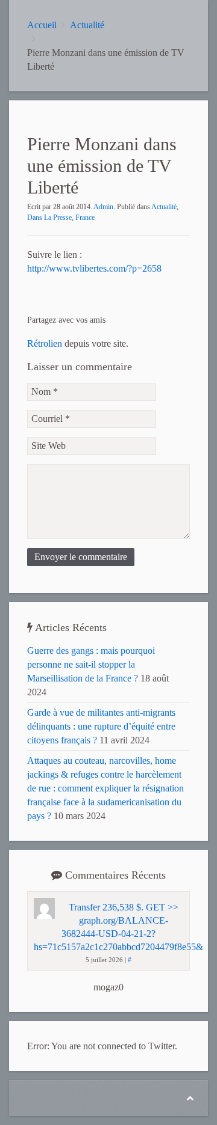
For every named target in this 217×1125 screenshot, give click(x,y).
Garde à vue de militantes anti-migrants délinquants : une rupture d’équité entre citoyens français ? (101, 726)
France (85, 217)
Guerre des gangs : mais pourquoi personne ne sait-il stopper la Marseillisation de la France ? (91, 664)
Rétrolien (44, 343)
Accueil (42, 25)
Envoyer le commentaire (80, 557)
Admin (103, 207)
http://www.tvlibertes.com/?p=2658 (94, 268)
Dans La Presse (49, 217)
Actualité (87, 25)
